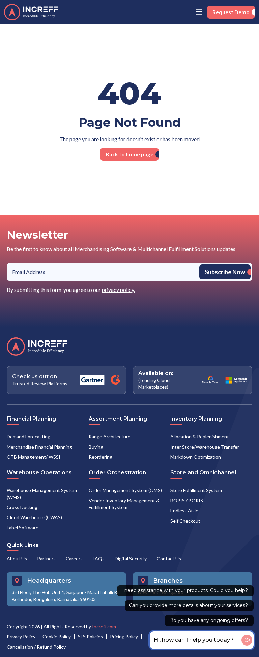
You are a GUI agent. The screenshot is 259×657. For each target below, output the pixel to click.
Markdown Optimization (195, 457)
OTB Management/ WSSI (33, 457)
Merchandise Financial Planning (39, 447)
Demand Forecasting (28, 436)
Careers (74, 558)
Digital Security (131, 558)
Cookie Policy (56, 636)
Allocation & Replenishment (199, 436)
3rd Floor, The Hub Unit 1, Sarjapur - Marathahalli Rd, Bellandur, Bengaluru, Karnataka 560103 (66, 595)
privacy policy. (118, 289)
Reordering (100, 457)
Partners (46, 558)
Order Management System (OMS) (125, 490)
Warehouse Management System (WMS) (42, 493)
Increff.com (104, 626)
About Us (17, 558)
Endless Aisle (184, 510)
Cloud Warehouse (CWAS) (34, 517)
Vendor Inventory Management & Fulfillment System (124, 504)
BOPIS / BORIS (186, 500)
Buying (96, 447)
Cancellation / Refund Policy (36, 647)
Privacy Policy (21, 636)
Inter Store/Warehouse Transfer (204, 447)
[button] (199, 12)
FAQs (99, 558)
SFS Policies (90, 636)
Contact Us (169, 558)
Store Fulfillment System (196, 490)
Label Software (22, 527)
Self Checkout (185, 521)
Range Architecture (110, 436)
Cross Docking (22, 507)
